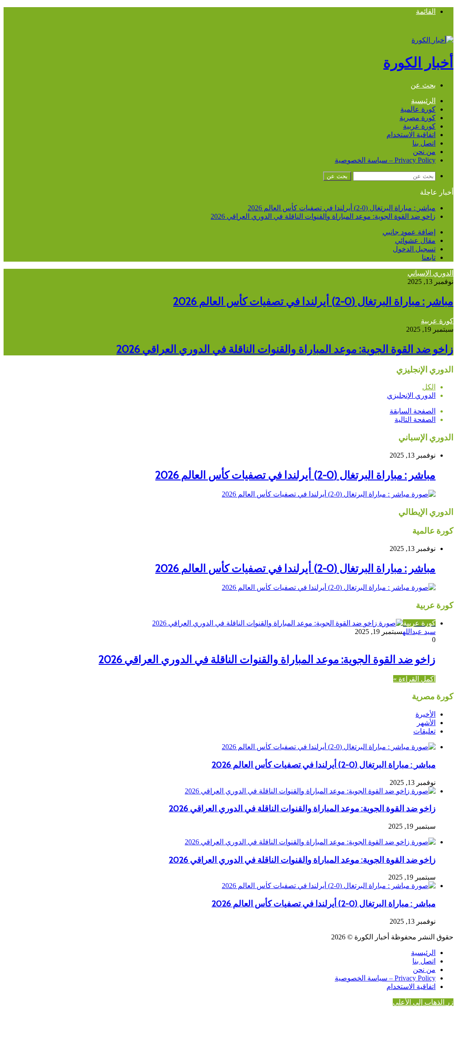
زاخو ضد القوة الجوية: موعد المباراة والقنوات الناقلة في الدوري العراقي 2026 (323, 216)
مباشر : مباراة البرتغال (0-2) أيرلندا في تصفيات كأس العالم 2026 (342, 208)
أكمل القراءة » (414, 679)
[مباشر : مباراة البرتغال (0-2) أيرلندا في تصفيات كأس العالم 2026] (329, 494)
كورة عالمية (418, 109)
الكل (429, 387)
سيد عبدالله (419, 631)
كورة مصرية (417, 117)
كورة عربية (419, 126)
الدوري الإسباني (430, 273)
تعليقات (424, 731)
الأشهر (426, 722)
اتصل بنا (424, 143)
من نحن (424, 151)
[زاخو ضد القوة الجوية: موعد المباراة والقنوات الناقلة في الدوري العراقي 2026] (310, 791)
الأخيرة (425, 714)
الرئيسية (423, 100)
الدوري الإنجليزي (411, 395)
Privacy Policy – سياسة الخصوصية (385, 160)
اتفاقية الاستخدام (411, 134)
